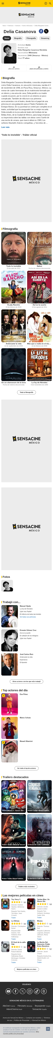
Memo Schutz (25, 718)
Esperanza (23, 660)
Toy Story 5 (15, 899)
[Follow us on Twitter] (23, 991)
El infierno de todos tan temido (30, 614)
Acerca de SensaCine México (13, 1018)
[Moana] (31, 925)
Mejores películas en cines (26, 969)
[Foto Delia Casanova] (7, 586)
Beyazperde (40, 1006)
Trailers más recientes (26, 887)
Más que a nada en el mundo (39, 344)
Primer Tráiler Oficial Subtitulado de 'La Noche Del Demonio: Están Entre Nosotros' (14, 879)
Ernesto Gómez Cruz (28, 630)
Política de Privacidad (21, 1020)
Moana (39, 921)
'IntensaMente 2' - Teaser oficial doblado (14, 811)
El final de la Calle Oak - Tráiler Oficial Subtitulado (40, 879)
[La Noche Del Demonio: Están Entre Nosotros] (31, 946)
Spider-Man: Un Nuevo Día (43, 900)
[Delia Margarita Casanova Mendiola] (8, 53)
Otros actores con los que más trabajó (26, 681)
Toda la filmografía (26, 392)
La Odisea (15, 921)
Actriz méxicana (27, 25)
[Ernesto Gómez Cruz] (9, 640)
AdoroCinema (12, 1009)
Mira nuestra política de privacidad (21, 1033)
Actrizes (17, 25)
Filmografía (10, 228)
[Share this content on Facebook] (41, 31)
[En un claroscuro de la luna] (13, 364)
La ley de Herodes (39, 382)
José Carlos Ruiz (26, 654)
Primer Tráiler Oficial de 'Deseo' (13, 845)
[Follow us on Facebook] (16, 991)
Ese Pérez (24, 694)
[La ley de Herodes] (39, 364)
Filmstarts (22, 1006)
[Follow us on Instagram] (30, 991)
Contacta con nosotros (33, 1018)
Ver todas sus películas (28, 617)
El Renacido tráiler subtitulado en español (40, 845)
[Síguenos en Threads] (44, 991)
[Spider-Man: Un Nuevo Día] (31, 903)
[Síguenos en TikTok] (37, 991)
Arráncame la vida (13, 344)
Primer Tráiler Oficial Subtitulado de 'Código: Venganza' (40, 811)
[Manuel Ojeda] (9, 616)
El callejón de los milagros (29, 636)
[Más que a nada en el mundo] (39, 325)
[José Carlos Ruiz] (9, 664)
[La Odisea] (5, 925)
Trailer (13, 918)
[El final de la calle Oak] (5, 946)
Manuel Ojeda (25, 606)
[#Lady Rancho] (13, 287)
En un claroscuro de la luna (14, 382)
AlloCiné (6, 1006)
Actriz (28, 45)
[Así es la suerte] (39, 287)
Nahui (39, 266)
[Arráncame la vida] (13, 325)
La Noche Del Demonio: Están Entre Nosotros (43, 944)
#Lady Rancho (13, 305)
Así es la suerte (39, 305)
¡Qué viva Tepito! (26, 611)
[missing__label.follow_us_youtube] (9, 991)
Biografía (9, 78)
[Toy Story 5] (5, 903)
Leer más (5, 127)
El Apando (23, 662)
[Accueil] (24, 3)
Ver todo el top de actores (26, 768)
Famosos (11, 25)
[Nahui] (39, 248)
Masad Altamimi (26, 741)
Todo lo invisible (13, 266)
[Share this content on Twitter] (46, 31)
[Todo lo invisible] (13, 248)
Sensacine (36, 1009)
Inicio (4, 25)
